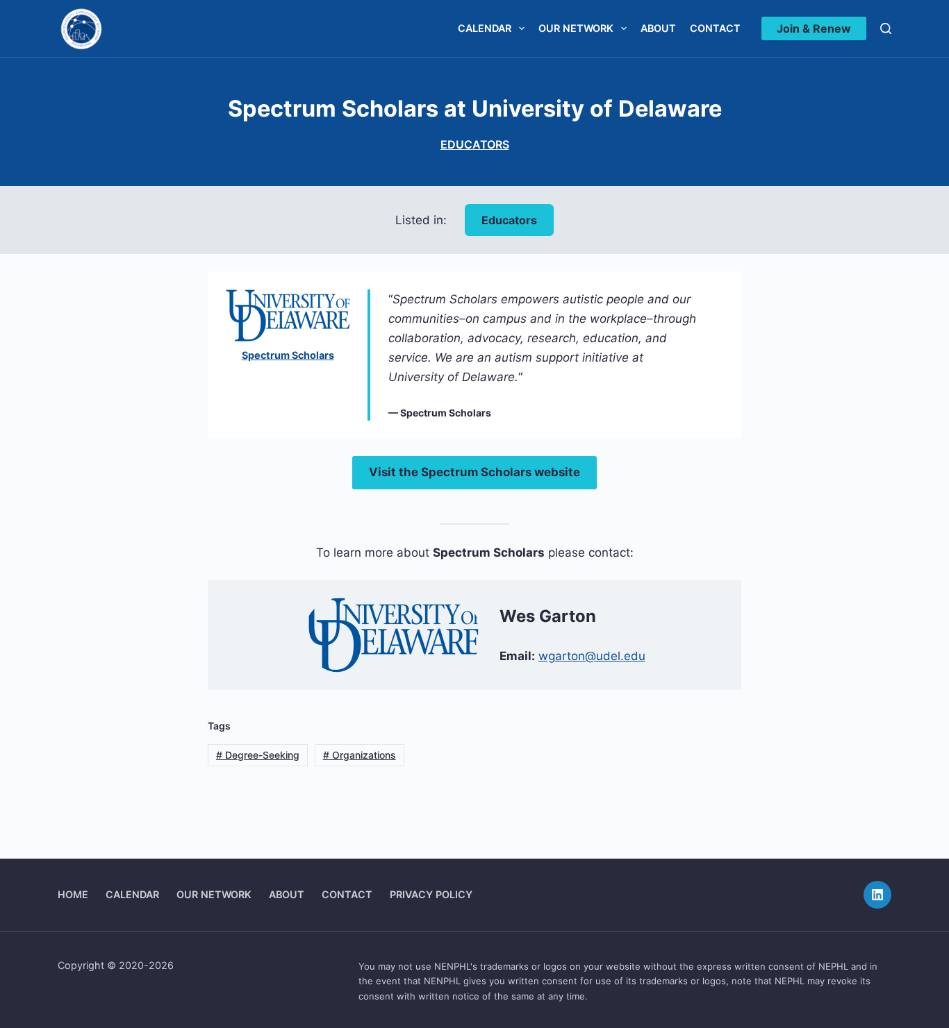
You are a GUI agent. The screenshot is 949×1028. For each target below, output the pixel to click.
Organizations (359, 755)
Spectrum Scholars (288, 355)
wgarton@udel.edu (591, 656)
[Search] (885, 28)
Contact (715, 28)
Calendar (484, 28)
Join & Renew (814, 28)
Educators (474, 144)
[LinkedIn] (877, 895)
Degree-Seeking (257, 755)
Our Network (575, 28)
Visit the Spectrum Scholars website (474, 472)
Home (73, 894)
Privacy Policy (431, 894)
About (658, 28)
